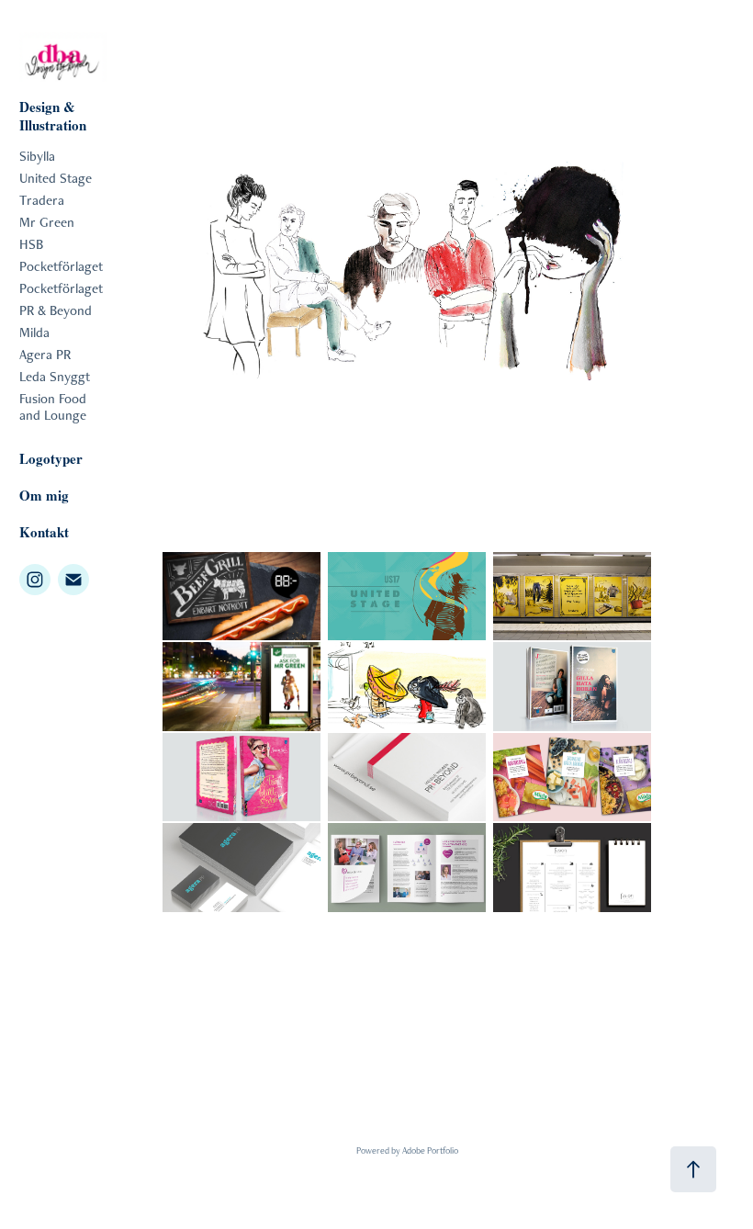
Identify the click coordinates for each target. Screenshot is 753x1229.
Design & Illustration (52, 115)
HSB (31, 244)
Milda (34, 332)
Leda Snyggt (54, 376)
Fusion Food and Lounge (52, 406)
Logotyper (51, 458)
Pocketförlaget (61, 266)
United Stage (55, 177)
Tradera (41, 200)
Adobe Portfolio (430, 1150)
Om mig (44, 495)
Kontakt (44, 532)
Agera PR (45, 354)
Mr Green (46, 222)
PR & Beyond (55, 310)
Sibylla (37, 155)
